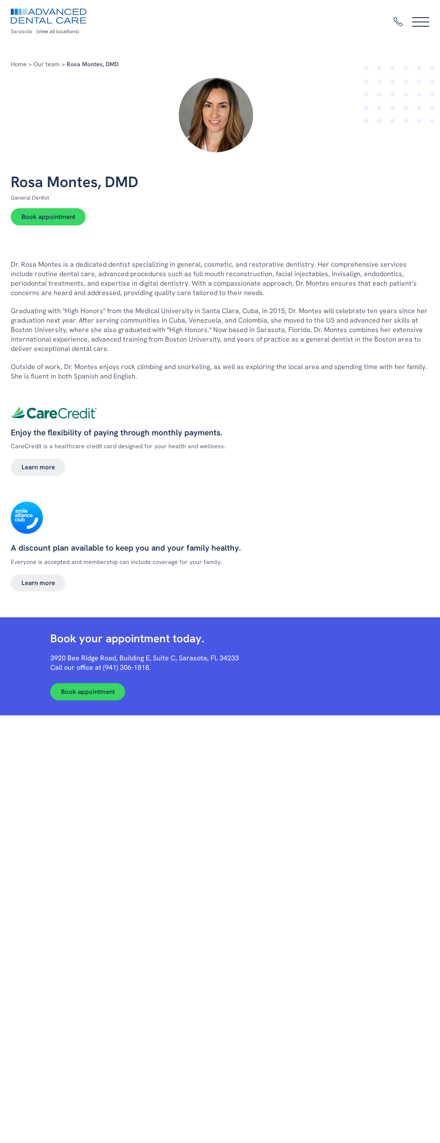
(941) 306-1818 (126, 667)
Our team (47, 64)
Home (19, 64)
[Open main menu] (420, 22)
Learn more (38, 467)
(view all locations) (58, 31)
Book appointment (48, 217)
